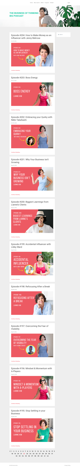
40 (42, 456)
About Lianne (37, 2)
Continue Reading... (15, 70)
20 (18, 453)
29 (46, 453)
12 (38, 451)
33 (19, 456)
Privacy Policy (67, 465)
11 (35, 451)
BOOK (42, 2)
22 (24, 453)
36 (29, 456)
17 (52, 451)
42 (48, 456)
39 (38, 456)
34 (23, 456)
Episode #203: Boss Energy (24, 77)
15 (46, 451)
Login (69, 2)
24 (30, 453)
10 (32, 451)
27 (39, 453)
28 (43, 453)
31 (52, 453)
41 (44, 456)
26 (36, 453)
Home (31, 2)
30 (49, 453)
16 (49, 451)
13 (41, 451)
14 (43, 451)
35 (26, 456)
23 (27, 453)
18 (12, 453)
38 (35, 456)
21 (21, 453)
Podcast (51, 2)
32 (16, 456)
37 (32, 456)
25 (33, 453)
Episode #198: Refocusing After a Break (30, 286)
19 (15, 453)
